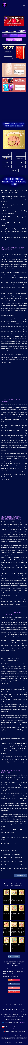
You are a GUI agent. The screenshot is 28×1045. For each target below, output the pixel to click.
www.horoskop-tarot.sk (19, 1023)
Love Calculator (21, 759)
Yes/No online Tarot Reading (11, 854)
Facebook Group (14, 983)
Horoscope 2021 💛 (6, 158)
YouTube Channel (14, 991)
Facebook (21, 166)
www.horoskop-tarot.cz (14, 1033)
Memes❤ (7, 166)
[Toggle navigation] (24, 5)
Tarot (7, 162)
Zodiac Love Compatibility (11, 850)
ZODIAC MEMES (19, 830)
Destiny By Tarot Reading (10, 847)
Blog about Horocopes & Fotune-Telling (14, 869)
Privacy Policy (8, 1042)
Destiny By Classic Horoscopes (12, 857)
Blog (21, 162)
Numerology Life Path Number (11, 601)
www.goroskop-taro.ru (19, 1027)
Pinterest (14, 987)
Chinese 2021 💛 (21, 158)
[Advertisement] (14, 108)
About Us (15, 1042)
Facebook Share (21, 875)
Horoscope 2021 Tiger (9, 843)
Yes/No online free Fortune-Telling (13, 864)
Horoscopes (20, 154)
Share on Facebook (14, 956)
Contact (21, 1042)
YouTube (14, 170)
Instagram (14, 979)
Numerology (7, 154)
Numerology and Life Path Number (13, 861)
